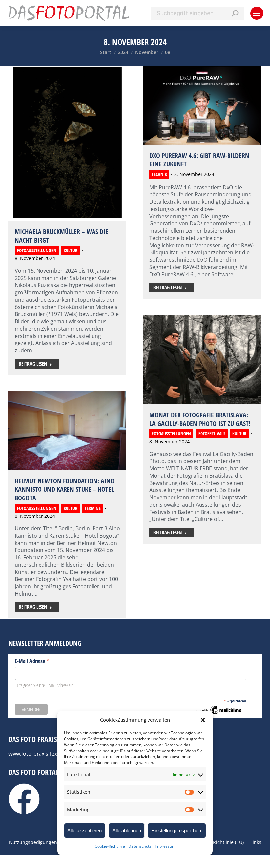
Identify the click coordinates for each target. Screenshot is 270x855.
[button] (203, 720)
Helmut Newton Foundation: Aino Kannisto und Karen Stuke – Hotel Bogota (65, 489)
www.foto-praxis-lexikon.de (41, 753)
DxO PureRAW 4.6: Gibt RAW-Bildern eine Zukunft (199, 159)
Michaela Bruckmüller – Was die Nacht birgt (61, 236)
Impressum (165, 846)
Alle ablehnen (126, 830)
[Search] (235, 13)
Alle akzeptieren (85, 830)
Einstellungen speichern (176, 830)
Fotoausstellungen (36, 250)
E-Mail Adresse (32, 660)
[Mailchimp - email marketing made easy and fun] (217, 713)
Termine (93, 508)
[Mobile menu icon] (256, 13)
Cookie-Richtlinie (110, 846)
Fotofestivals (211, 433)
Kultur (70, 250)
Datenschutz (139, 846)
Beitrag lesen (33, 363)
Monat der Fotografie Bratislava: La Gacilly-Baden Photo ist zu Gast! (199, 419)
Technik (159, 174)
